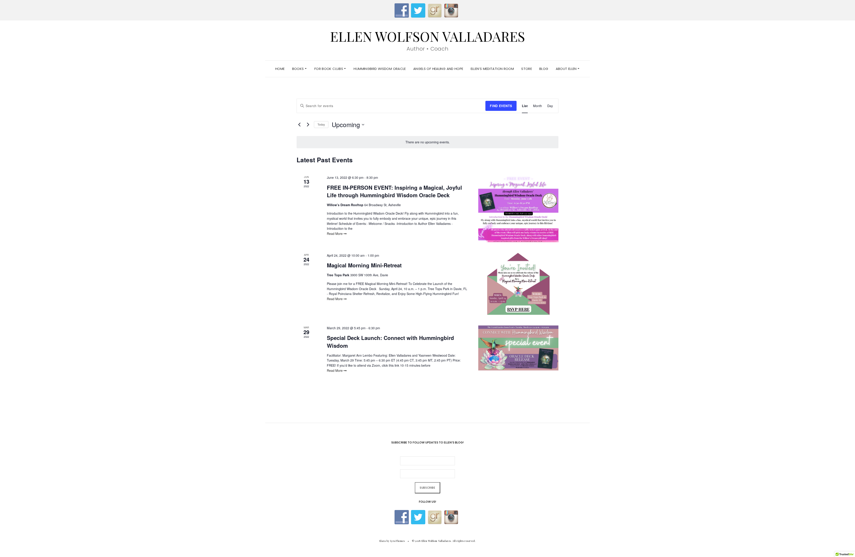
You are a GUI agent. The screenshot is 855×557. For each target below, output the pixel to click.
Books (298, 68)
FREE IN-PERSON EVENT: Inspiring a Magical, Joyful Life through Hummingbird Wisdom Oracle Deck (394, 191)
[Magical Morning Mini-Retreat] (518, 284)
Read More (335, 233)
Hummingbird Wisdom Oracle (380, 68)
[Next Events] (308, 124)
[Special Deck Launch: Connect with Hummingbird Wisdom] (518, 348)
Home (280, 68)
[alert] (427, 142)
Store (526, 68)
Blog (543, 68)
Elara (382, 541)
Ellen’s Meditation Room (492, 68)
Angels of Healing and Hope (438, 68)
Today (321, 124)
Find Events (501, 106)
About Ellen (567, 68)
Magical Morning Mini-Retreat (364, 265)
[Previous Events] (299, 124)
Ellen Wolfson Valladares (427, 36)
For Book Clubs (329, 68)
